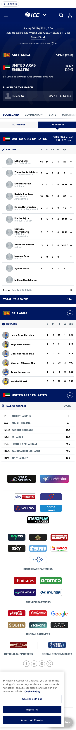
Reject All (32, 709)
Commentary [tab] (34, 114)
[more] (70, 313)
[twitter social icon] (49, 663)
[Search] (61, 15)
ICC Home (12, 4)
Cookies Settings (32, 698)
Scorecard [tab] (11, 114)
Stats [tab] (52, 114)
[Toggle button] (71, 161)
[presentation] (11, 114)
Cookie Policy (32, 691)
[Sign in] (70, 15)
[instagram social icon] (42, 663)
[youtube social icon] (34, 663)
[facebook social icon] (26, 663)
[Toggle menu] (6, 15)
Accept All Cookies (32, 720)
